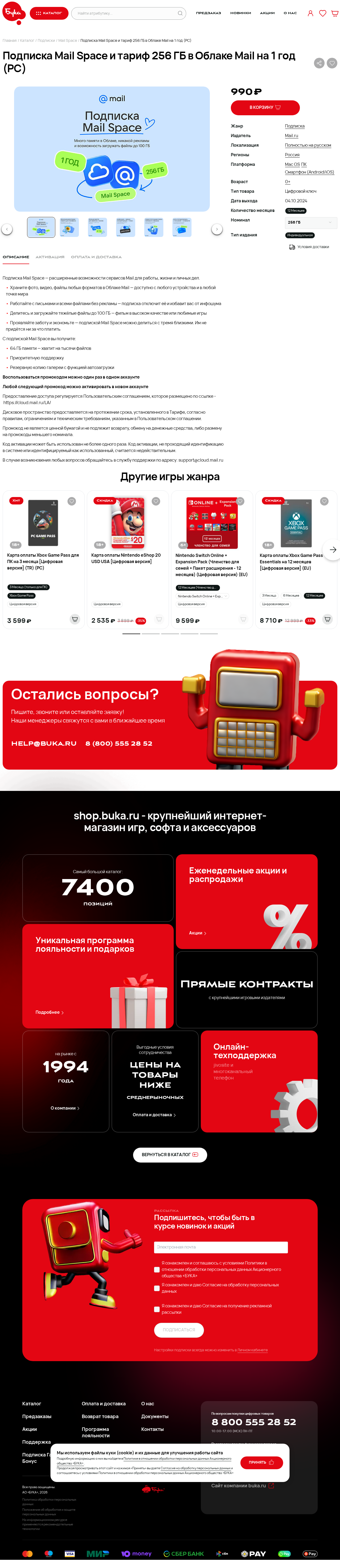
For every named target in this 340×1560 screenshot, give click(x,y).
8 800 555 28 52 (253, 1422)
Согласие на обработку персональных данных (196, 1468)
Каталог (27, 41)
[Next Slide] (217, 229)
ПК (304, 165)
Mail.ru (291, 136)
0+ (287, 182)
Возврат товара (100, 1417)
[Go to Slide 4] (125, 227)
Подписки (46, 41)
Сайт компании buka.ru (238, 1486)
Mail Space (67, 41)
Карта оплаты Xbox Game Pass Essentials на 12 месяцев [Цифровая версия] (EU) (291, 562)
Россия (292, 155)
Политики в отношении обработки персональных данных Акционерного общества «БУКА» (221, 1269)
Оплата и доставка (152, 1115)
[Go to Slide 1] (41, 227)
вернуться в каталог (166, 1155)
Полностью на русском (308, 145)
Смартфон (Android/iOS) (309, 172)
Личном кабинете (252, 1350)
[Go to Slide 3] (97, 227)
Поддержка (36, 1442)
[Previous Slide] (7, 229)
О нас (290, 13)
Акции (267, 13)
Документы (155, 1417)
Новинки (240, 13)
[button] (111, 149)
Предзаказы (37, 1417)
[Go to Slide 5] (154, 227)
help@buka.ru (44, 744)
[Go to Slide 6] (182, 227)
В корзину (261, 108)
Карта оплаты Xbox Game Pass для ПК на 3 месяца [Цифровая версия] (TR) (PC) (43, 561)
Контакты (152, 1429)
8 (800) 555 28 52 (118, 744)
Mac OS (292, 165)
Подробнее (48, 1013)
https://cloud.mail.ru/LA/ (27, 403)
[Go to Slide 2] (69, 227)
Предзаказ (208, 13)
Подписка (295, 126)
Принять (258, 1463)
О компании (63, 1108)
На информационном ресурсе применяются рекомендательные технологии (47, 1524)
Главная (10, 41)
